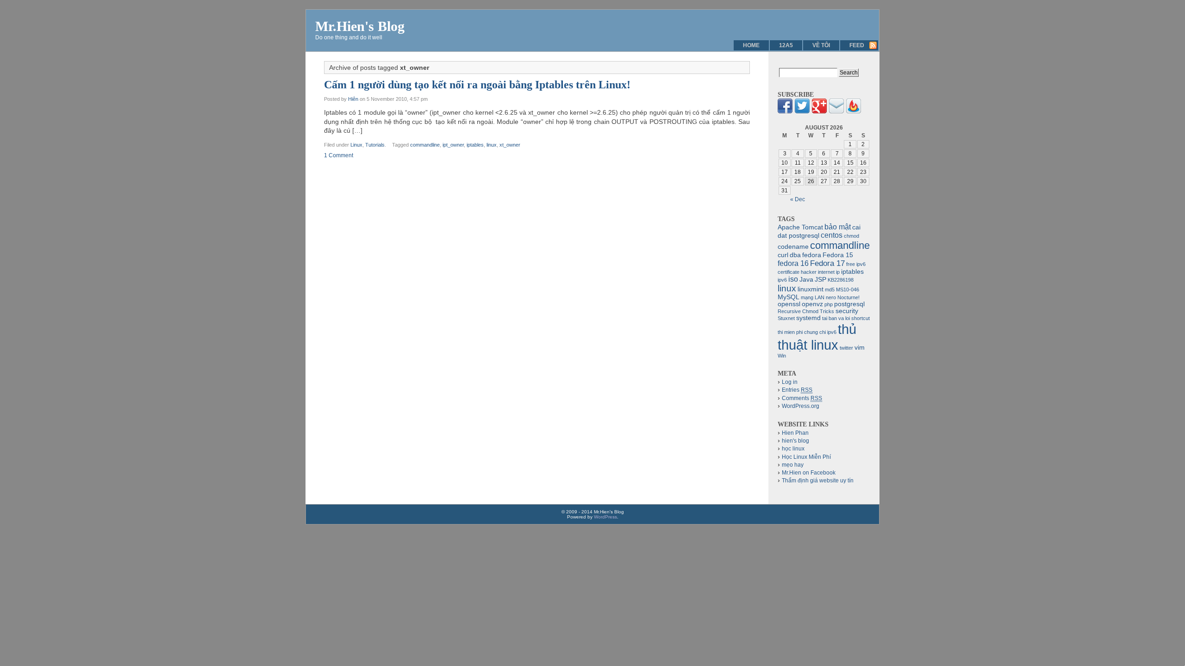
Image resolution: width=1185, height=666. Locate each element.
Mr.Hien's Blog (360, 26)
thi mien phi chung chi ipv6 (807, 332)
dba (795, 255)
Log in (790, 382)
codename (793, 246)
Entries (797, 390)
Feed (856, 45)
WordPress (605, 516)
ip (838, 272)
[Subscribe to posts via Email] (836, 111)
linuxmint (810, 289)
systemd (808, 317)
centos (831, 235)
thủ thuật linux (817, 336)
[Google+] (819, 111)
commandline (425, 145)
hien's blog (795, 441)
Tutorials (375, 145)
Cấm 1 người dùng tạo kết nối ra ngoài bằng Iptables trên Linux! (477, 85)
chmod (851, 236)
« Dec (797, 199)
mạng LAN (812, 297)
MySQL (788, 297)
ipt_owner (453, 145)
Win (782, 355)
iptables (475, 145)
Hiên (353, 99)
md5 (830, 289)
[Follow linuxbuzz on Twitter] (802, 111)
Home (751, 45)
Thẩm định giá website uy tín (818, 480)
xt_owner (509, 145)
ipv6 (782, 280)
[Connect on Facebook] (785, 111)
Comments (802, 398)
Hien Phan (795, 433)
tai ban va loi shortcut (846, 318)
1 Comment (338, 155)
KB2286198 (841, 280)
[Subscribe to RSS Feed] (853, 111)
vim (859, 347)
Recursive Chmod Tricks (806, 311)
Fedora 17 (827, 263)
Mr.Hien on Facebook (809, 472)
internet (826, 272)
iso (793, 279)
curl (783, 255)
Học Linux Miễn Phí (806, 457)
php (828, 304)
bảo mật (837, 227)
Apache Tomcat (800, 227)
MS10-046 (847, 289)
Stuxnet (786, 318)
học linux (793, 448)
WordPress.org (800, 406)
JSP (820, 279)
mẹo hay (793, 465)
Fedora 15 (838, 255)
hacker (809, 272)
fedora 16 (793, 263)
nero (831, 297)
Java (806, 279)
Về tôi (821, 45)
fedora (811, 255)
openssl (789, 304)
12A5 (786, 45)
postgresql (849, 304)
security (847, 311)
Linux (356, 145)
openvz (812, 304)
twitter (846, 348)
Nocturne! (848, 297)
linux (491, 145)
